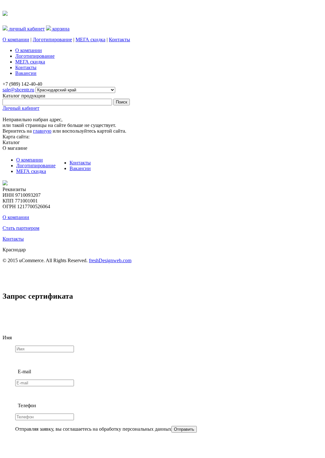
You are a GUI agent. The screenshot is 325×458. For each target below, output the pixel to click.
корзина (60, 28)
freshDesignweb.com (110, 260)
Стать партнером (21, 228)
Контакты (119, 39)
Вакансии (80, 168)
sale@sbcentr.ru (18, 89)
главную (42, 131)
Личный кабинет (21, 108)
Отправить (184, 429)
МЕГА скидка (90, 39)
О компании (16, 39)
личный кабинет (26, 28)
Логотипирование (52, 39)
